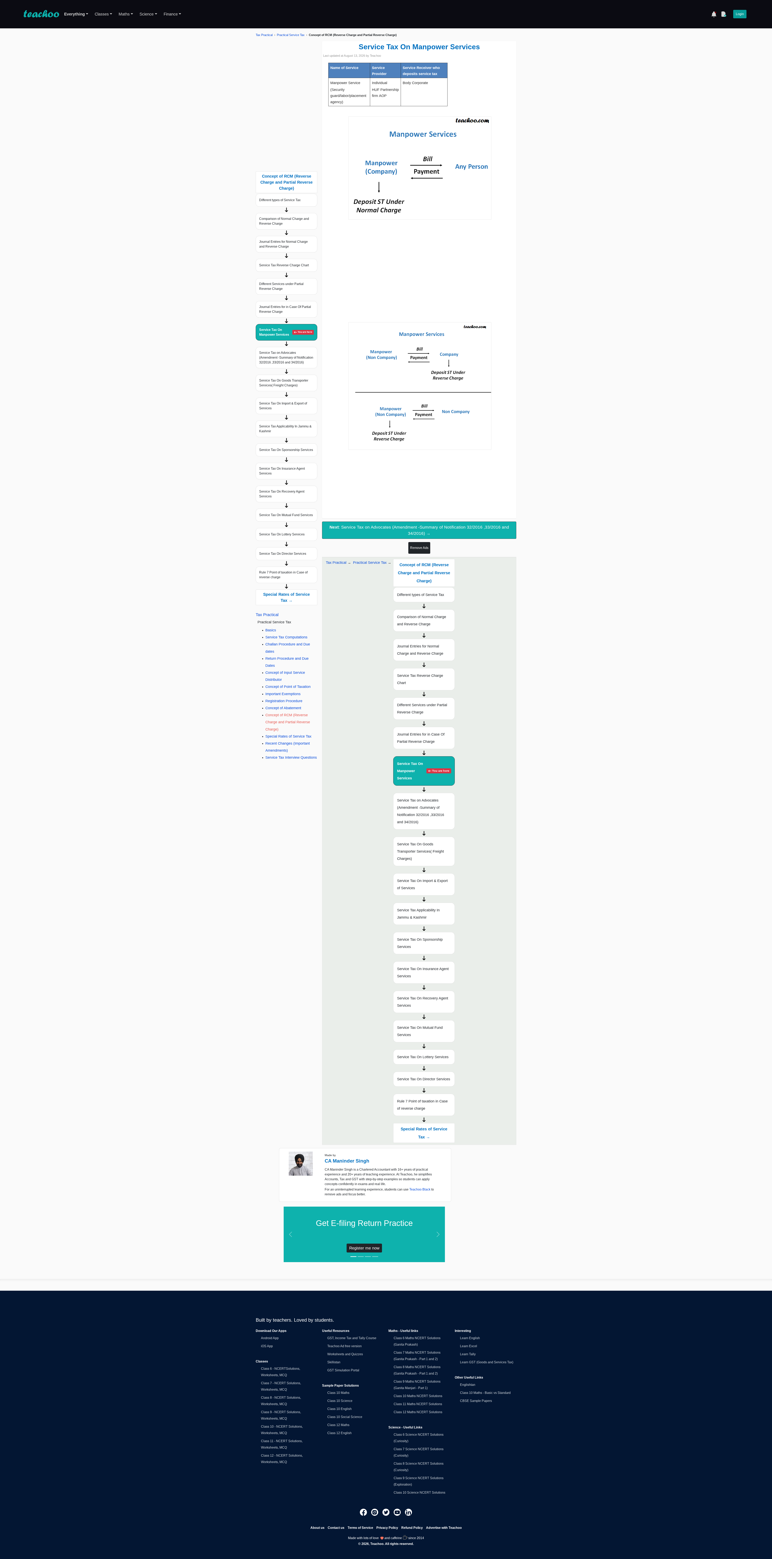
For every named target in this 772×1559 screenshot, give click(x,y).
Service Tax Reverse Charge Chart (284, 265)
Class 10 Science (339, 1401)
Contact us (336, 1527)
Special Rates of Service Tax (288, 736)
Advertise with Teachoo (444, 1527)
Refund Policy (412, 1527)
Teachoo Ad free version (344, 1346)
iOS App (267, 1346)
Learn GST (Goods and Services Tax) (486, 1362)
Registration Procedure (283, 701)
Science (147, 14)
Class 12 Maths (338, 1425)
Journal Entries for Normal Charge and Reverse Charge (283, 244)
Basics (270, 630)
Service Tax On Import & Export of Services (283, 406)
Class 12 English (339, 1433)
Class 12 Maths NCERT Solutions (418, 1412)
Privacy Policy (387, 1527)
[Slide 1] (353, 1256)
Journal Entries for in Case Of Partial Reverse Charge (285, 309)
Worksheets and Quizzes (345, 1354)
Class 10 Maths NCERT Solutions (418, 1396)
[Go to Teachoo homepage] (41, 14)
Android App (270, 1338)
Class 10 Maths (338, 1392)
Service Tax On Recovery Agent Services (281, 494)
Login (740, 14)
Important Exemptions (283, 694)
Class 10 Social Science (344, 1417)
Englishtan (467, 1384)
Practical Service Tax (291, 35)
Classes (102, 14)
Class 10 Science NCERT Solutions (419, 1492)
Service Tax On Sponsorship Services (286, 450)
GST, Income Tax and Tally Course (351, 1338)
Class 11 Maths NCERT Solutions (418, 1404)
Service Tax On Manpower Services (285, 332)
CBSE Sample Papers (476, 1401)
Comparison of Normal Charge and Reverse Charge (284, 221)
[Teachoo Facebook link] (364, 1512)
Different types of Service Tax (280, 200)
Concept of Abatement (283, 708)
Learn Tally (468, 1354)
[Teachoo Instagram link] (375, 1512)
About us (317, 1527)
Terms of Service (360, 1527)
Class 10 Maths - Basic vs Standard (485, 1392)
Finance (171, 14)
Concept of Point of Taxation (288, 687)
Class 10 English (339, 1409)
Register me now (364, 1248)
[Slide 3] (368, 1256)
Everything (74, 14)
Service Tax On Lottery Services (282, 534)
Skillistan (333, 1362)
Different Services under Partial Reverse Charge (281, 286)
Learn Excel (468, 1346)
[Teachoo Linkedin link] (408, 1512)
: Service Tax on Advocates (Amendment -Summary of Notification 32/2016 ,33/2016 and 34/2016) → (419, 530)
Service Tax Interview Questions (291, 757)
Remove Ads (419, 548)
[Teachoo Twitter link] (386, 1512)
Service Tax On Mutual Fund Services (286, 515)
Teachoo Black (419, 1189)
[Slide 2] (361, 1256)
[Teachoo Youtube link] (398, 1512)
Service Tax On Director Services (282, 553)
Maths (124, 14)
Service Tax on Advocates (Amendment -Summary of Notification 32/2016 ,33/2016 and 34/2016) (286, 357)
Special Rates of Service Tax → (286, 597)
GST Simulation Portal (343, 1370)
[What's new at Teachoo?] (714, 14)
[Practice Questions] (723, 14)
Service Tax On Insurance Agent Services (282, 471)
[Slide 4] (375, 1256)
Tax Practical (264, 35)
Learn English (470, 1338)
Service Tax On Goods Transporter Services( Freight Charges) (283, 383)
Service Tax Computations (286, 637)
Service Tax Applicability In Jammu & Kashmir (285, 429)
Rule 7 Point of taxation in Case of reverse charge (283, 575)
